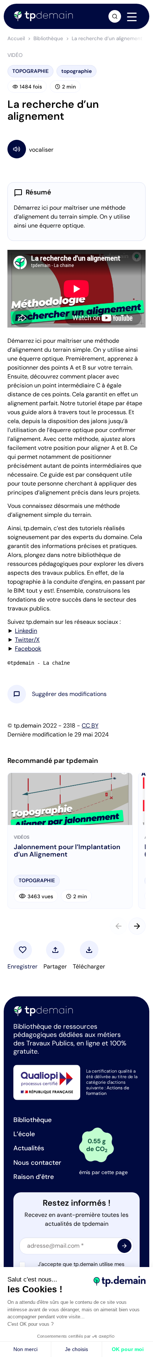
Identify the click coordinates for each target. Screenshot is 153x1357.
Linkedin (26, 631)
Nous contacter (37, 1162)
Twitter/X (27, 640)
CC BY (90, 725)
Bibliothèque (48, 38)
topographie (76, 71)
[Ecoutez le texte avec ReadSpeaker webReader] (76, 149)
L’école (24, 1134)
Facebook (28, 648)
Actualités (28, 1148)
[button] (69, 694)
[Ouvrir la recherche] (114, 16)
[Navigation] (132, 16)
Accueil (16, 38)
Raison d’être (33, 1177)
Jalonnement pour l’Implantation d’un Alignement (67, 851)
